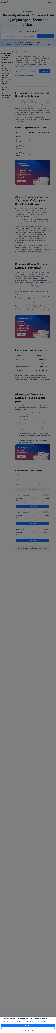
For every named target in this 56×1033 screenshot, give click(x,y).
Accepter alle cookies (28, 1025)
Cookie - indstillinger (28, 1030)
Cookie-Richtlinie (32, 1021)
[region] (28, 1025)
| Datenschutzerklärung (41, 1021)
